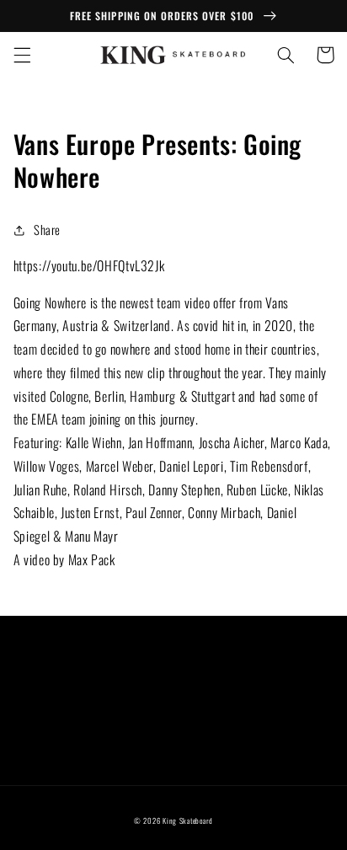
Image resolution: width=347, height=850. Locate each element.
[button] (22, 54)
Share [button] (47, 229)
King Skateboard (188, 820)
